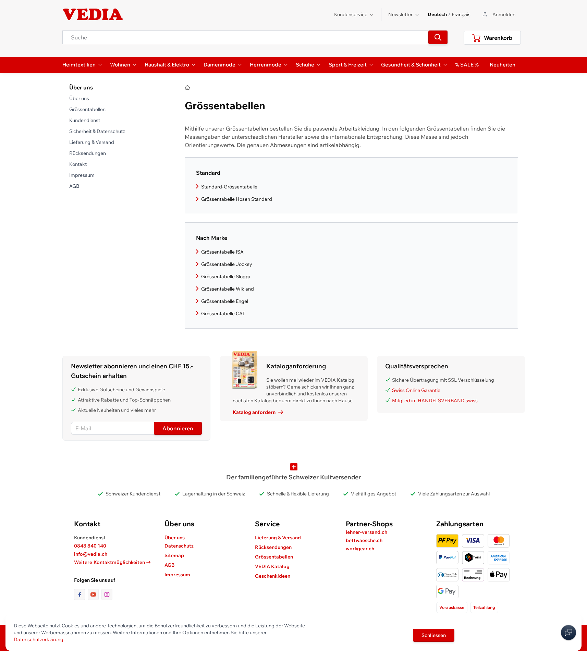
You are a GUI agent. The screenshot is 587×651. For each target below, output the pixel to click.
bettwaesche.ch (364, 540)
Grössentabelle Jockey (226, 264)
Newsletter (400, 14)
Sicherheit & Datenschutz (97, 131)
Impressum (82, 175)
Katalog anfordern (254, 412)
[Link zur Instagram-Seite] (106, 594)
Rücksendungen (87, 153)
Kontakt (78, 164)
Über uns (79, 98)
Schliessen (433, 635)
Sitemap (174, 555)
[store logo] (92, 14)
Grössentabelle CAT (223, 313)
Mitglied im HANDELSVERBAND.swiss (435, 400)
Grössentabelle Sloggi (225, 276)
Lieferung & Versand (91, 142)
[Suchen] (438, 37)
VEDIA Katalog (272, 566)
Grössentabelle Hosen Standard (236, 199)
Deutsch (437, 14)
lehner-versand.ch (366, 532)
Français (461, 14)
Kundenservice (350, 14)
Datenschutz (179, 546)
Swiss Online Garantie (416, 390)
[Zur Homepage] (188, 88)
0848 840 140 (90, 546)
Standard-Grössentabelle (229, 187)
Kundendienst (84, 120)
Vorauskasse (451, 607)
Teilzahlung (484, 607)
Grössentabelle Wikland (227, 289)
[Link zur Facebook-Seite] (81, 594)
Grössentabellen (87, 109)
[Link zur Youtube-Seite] (94, 594)
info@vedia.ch (90, 554)
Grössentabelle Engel (224, 301)
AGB (74, 186)
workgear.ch (360, 548)
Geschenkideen (272, 576)
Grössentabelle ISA (222, 252)
